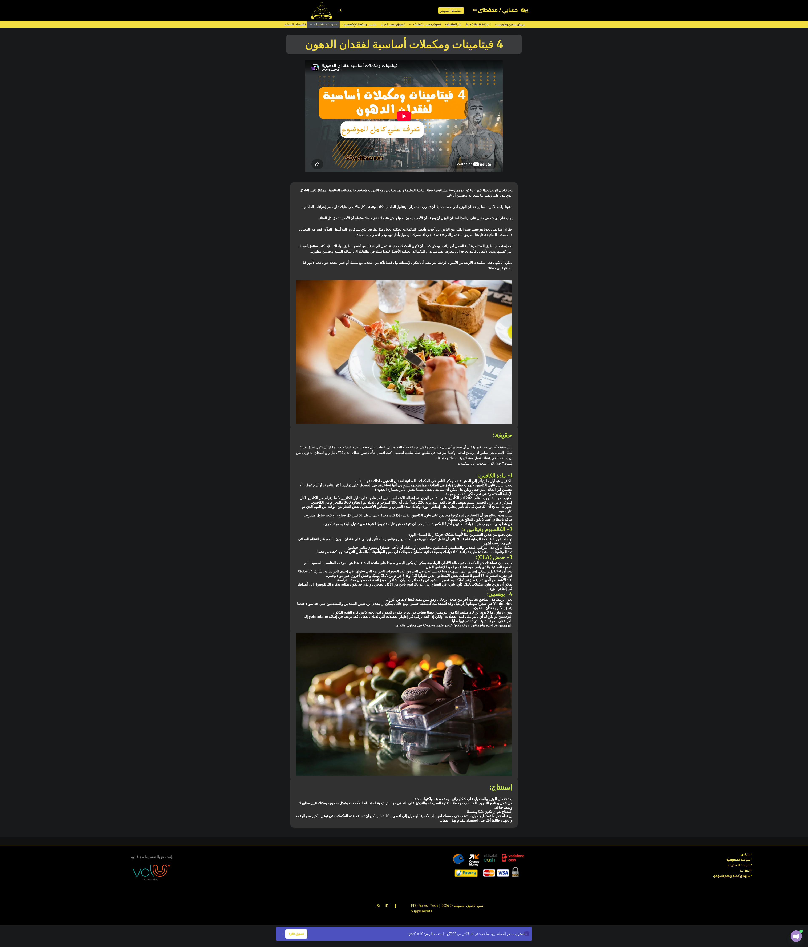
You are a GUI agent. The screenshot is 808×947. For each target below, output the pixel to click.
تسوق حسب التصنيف (427, 24)
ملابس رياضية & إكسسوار (359, 24)
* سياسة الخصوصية (739, 859)
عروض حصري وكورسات (510, 24)
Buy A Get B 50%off (478, 24)
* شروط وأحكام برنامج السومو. (732, 876)
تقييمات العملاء (295, 24)
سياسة (745, 865)
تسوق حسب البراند (393, 24)
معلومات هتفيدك (326, 24)
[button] (340, 10)
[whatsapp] (378, 906)
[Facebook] (395, 906)
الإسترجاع (734, 865)
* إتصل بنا (746, 870)
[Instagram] (386, 906)
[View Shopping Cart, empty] (526, 10)
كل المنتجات (453, 24)
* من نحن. (746, 854)
